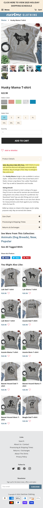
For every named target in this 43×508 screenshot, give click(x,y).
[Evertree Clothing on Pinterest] (24, 469)
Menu (6, 10)
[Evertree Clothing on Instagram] (29, 469)
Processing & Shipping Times (21, 447)
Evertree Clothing (28, 494)
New (33, 237)
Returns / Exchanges (21, 450)
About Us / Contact (21, 444)
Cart (40, 10)
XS (4, 117)
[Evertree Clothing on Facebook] (18, 469)
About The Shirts (21, 453)
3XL (11, 123)
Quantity (4, 129)
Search (21, 441)
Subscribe (35, 487)
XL (33, 117)
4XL (18, 123)
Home (3, 20)
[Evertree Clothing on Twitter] (13, 469)
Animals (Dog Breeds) (15, 237)
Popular (6, 241)
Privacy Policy (21, 457)
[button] (9, 150)
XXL (4, 123)
